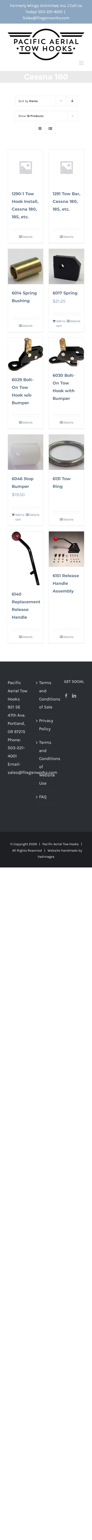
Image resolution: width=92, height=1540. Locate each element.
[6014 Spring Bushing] (25, 266)
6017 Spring (65, 293)
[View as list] (50, 129)
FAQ (43, 796)
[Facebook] (66, 696)
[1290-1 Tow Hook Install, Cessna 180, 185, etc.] (25, 167)
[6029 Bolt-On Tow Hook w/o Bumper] (25, 354)
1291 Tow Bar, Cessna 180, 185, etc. (66, 201)
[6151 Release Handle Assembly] (66, 549)
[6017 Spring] (66, 266)
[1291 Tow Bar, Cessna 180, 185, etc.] (66, 167)
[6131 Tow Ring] (66, 452)
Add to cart (60, 323)
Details (27, 237)
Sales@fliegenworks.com (46, 17)
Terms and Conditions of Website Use (46, 763)
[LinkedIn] (74, 696)
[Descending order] (72, 101)
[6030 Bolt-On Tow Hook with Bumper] (66, 352)
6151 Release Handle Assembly (66, 583)
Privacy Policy (46, 724)
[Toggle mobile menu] (81, 63)
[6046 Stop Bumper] (25, 452)
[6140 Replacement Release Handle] (25, 558)
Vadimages (46, 856)
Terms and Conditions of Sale (46, 694)
